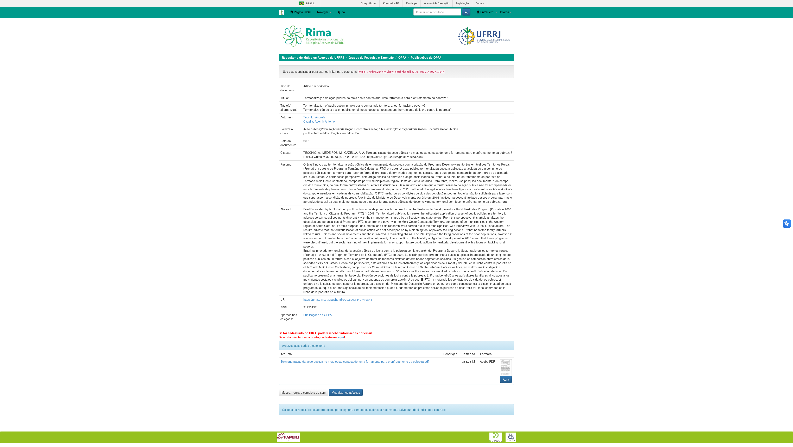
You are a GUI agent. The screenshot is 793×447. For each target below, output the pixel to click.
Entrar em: (487, 12)
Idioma (504, 12)
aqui (341, 337)
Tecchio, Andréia (314, 117)
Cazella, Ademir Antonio (319, 121)
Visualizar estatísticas (346, 392)
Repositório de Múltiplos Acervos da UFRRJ (313, 57)
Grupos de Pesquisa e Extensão (371, 57)
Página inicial (302, 12)
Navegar (323, 12)
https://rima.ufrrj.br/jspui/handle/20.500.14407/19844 (337, 299)
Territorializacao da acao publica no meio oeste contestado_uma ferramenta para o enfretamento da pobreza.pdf (355, 361)
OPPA (402, 57)
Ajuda (341, 12)
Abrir (506, 379)
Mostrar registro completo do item (303, 392)
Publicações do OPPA (426, 57)
